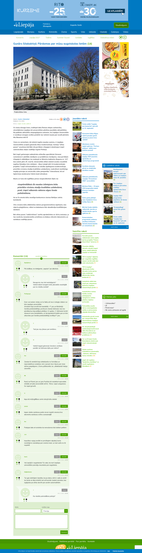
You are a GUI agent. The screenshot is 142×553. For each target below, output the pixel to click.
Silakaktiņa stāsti (107, 37)
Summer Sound (63, 37)
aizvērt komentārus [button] (41, 256)
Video (125, 32)
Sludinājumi (121, 25)
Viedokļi (103, 32)
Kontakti (91, 541)
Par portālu (81, 541)
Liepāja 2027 (34, 37)
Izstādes (78, 37)
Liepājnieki (18, 32)
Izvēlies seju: (46, 507)
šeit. (108, 551)
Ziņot (57, 262)
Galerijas (115, 32)
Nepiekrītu (121, 551)
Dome (64, 32)
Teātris (48, 37)
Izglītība (91, 37)
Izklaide (92, 32)
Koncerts (19, 37)
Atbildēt (64, 262)
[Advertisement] (41, 236)
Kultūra (41, 32)
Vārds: (17, 507)
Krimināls (53, 32)
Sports (74, 32)
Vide (83, 32)
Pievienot (64, 532)
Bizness (30, 32)
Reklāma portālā (66, 541)
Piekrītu (115, 551)
